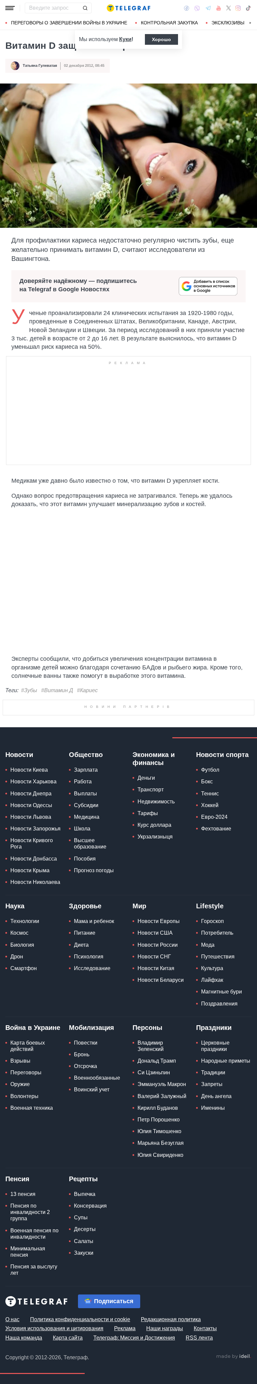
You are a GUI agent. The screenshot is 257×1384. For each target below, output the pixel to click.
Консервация (90, 1308)
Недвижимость (156, 904)
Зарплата (86, 872)
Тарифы (148, 916)
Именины (213, 1210)
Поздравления (219, 1106)
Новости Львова (30, 919)
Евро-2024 (214, 919)
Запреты (212, 1187)
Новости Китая (156, 1071)
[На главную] (128, 8)
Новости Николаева (35, 984)
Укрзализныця (155, 939)
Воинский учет (91, 1192)
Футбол (210, 872)
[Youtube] (218, 8)
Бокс (207, 884)
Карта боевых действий (27, 1148)
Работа (83, 884)
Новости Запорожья (35, 931)
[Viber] (197, 8)
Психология (88, 1059)
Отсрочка (85, 1169)
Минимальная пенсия (27, 1354)
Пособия (85, 961)
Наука (14, 1008)
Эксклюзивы (227, 22)
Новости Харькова (33, 884)
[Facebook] (186, 8)
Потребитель (217, 1035)
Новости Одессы (31, 908)
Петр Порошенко (159, 1222)
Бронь (81, 1157)
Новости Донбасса (33, 961)
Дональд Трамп (157, 1163)
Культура (212, 1071)
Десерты (85, 1332)
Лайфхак (212, 1082)
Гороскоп (212, 1024)
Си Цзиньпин (154, 1175)
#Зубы (29, 690)
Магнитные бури (221, 1094)
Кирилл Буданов (158, 1210)
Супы (81, 1320)
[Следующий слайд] (250, 23)
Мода (208, 1047)
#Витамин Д (57, 690)
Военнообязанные (97, 1180)
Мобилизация (91, 1130)
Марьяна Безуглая (161, 1245)
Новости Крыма (30, 973)
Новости (19, 857)
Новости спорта (222, 857)
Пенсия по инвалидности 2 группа (30, 1314)
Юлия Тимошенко (159, 1234)
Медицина (86, 919)
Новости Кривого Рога (31, 946)
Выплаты (85, 896)
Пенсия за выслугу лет (33, 1372)
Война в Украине (32, 1130)
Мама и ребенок (94, 1024)
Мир (139, 1008)
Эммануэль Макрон (162, 1187)
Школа (82, 931)
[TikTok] (248, 8)
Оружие (20, 1187)
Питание (84, 1035)
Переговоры (25, 1175)
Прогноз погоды (94, 973)
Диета (81, 1047)
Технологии (24, 1024)
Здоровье (85, 1008)
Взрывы (20, 1163)
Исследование (92, 1071)
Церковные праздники (215, 1148)
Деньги (146, 880)
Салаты (83, 1343)
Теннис (210, 896)
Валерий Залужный (162, 1198)
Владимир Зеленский (151, 1148)
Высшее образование (90, 946)
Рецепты (83, 1281)
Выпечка (84, 1296)
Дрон (16, 1059)
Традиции (213, 1175)
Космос (19, 1035)
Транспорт (151, 892)
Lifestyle (210, 1008)
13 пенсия (22, 1296)
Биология (22, 1047)
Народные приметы (225, 1163)
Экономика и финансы (154, 861)
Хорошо (161, 39)
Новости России (158, 1047)
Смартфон (23, 1071)
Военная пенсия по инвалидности (34, 1336)
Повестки (85, 1145)
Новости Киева (29, 872)
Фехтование (216, 931)
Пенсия (17, 1281)
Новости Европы (159, 1024)
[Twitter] (228, 8)
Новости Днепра (31, 896)
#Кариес (87, 690)
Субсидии (86, 908)
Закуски (83, 1355)
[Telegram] (208, 8)
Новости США (155, 1035)
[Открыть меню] (10, 8)
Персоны (147, 1130)
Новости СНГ (154, 1059)
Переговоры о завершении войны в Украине (69, 22)
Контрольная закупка (169, 22)
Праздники (214, 1130)
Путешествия (218, 1059)
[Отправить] (85, 8)
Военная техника (31, 1210)
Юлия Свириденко (160, 1257)
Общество (86, 857)
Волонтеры (24, 1198)
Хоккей (210, 908)
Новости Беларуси (161, 1082)
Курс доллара (154, 927)
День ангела (216, 1198)
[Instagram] (238, 8)
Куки (125, 39)
